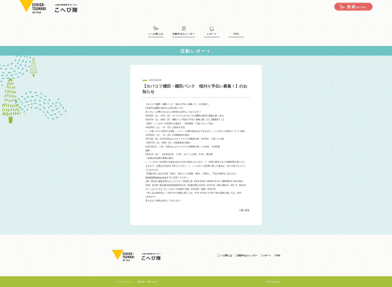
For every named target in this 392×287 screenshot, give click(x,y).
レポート (212, 33)
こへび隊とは (155, 33)
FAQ (236, 33)
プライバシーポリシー (124, 281)
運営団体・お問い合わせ (147, 281)
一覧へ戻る (244, 209)
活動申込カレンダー (184, 33)
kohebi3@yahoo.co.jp (155, 177)
